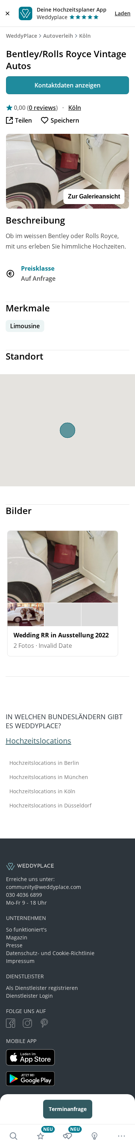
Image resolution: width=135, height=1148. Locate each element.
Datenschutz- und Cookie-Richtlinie (50, 953)
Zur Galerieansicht (94, 196)
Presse (14, 945)
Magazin (16, 937)
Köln (85, 35)
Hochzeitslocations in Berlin (44, 763)
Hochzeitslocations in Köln (42, 791)
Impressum (20, 960)
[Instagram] (27, 1024)
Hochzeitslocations (38, 741)
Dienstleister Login (29, 995)
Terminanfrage (68, 1108)
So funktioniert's (26, 929)
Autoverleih (58, 35)
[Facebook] (10, 1024)
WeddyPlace (21, 35)
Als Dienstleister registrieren (42, 987)
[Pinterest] (44, 1024)
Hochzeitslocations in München (48, 777)
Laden (122, 13)
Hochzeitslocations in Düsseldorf (50, 805)
